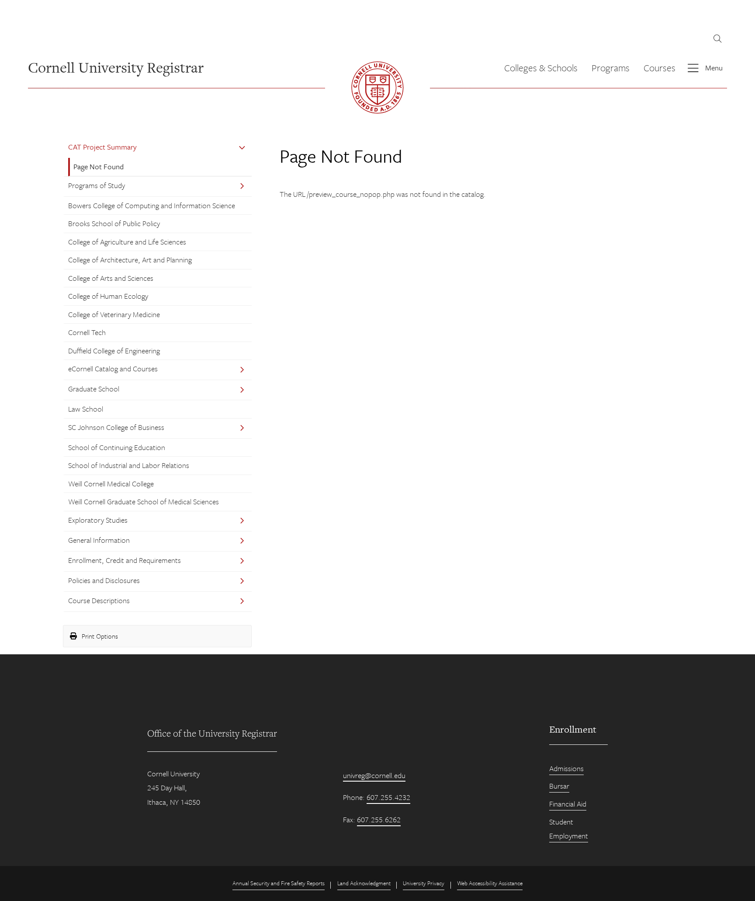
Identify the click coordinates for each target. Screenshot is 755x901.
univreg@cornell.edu (374, 775)
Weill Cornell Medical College (111, 483)
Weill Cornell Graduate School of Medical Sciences (143, 501)
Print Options (99, 636)
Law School (85, 408)
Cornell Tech (87, 332)
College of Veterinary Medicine (114, 314)
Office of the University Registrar (212, 733)
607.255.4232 (388, 797)
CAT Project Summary (102, 146)
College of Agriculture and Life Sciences (127, 241)
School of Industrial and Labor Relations (128, 465)
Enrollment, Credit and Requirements (124, 560)
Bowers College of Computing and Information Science (151, 205)
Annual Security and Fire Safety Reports (278, 883)
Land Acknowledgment (364, 883)
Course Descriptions (99, 600)
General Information (99, 539)
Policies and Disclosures (104, 580)
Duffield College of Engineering (114, 350)
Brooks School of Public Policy (114, 223)
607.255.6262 (379, 819)
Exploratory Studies (98, 519)
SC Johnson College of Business (116, 427)
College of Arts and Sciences (110, 277)
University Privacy (423, 883)
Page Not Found (98, 166)
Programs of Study (96, 185)
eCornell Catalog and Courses (113, 368)
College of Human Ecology (108, 295)
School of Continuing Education (116, 447)
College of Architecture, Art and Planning (130, 259)
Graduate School (93, 388)
